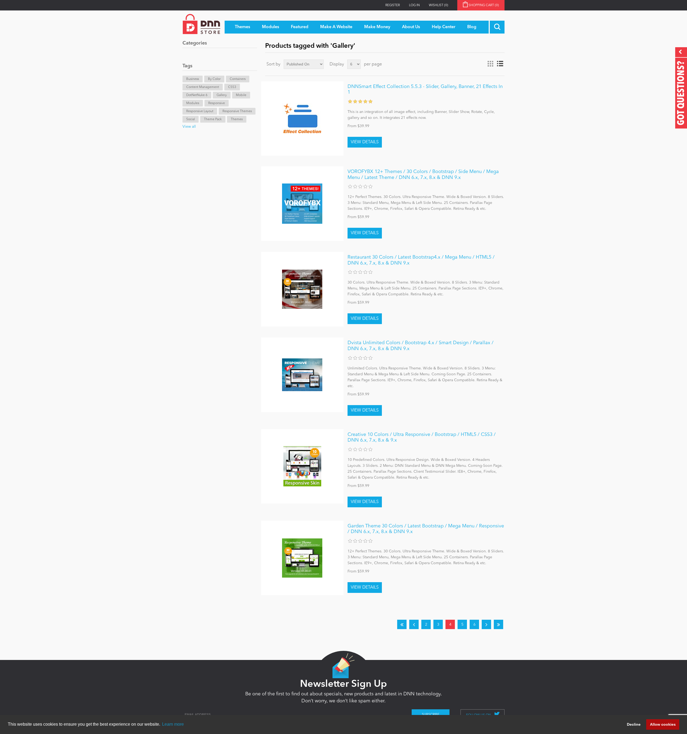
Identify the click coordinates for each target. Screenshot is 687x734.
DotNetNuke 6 (196, 95)
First (402, 624)
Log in (414, 5)
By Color (214, 79)
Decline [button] (634, 724)
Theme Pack (213, 119)
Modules (192, 103)
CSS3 (232, 87)
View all (189, 127)
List (500, 64)
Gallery (222, 95)
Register (392, 5)
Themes (237, 119)
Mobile (241, 95)
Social (190, 119)
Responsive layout (199, 111)
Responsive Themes (237, 111)
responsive (216, 103)
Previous (414, 624)
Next (486, 624)
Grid (490, 64)
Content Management (202, 87)
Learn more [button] (173, 724)
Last (498, 624)
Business (192, 79)
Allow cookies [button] (663, 724)
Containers (238, 79)
